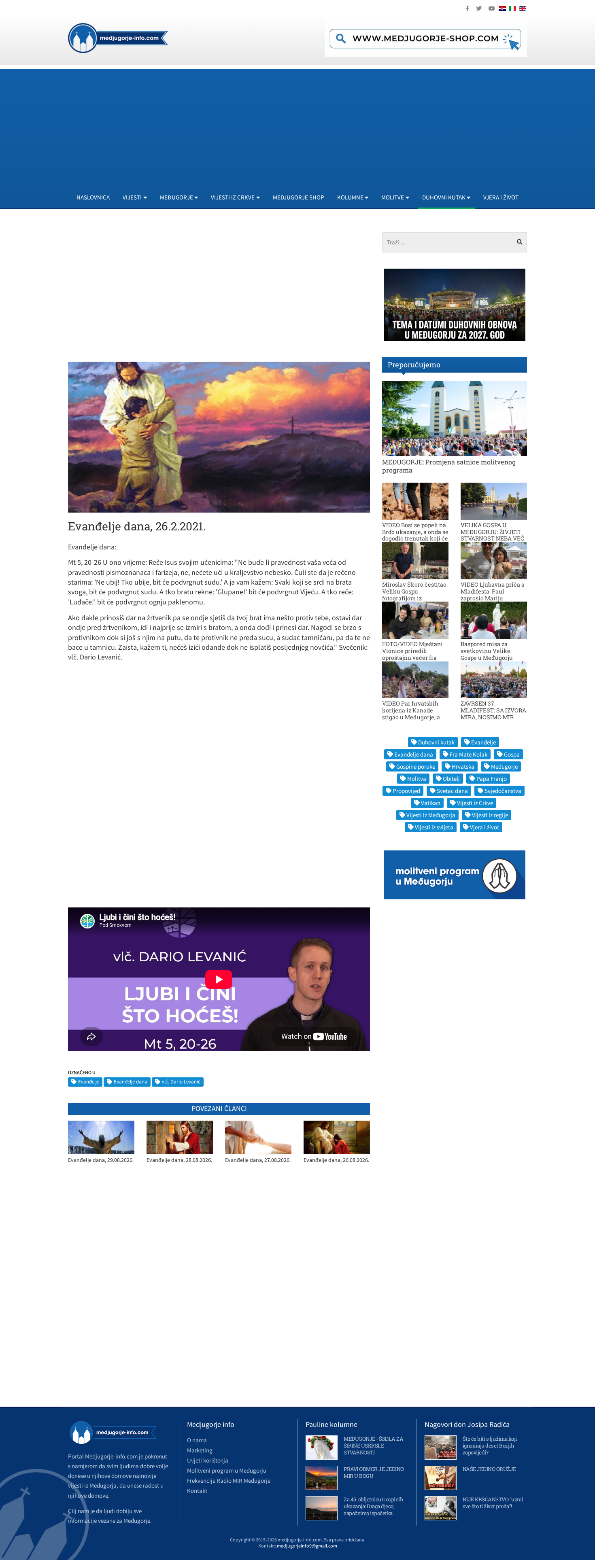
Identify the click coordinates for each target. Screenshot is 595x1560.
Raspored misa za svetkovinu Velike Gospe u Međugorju (487, 650)
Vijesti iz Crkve (475, 803)
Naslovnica (93, 197)
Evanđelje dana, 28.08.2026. (179, 1160)
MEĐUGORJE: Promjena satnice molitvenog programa (449, 466)
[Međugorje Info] (118, 37)
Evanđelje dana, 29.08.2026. (101, 1160)
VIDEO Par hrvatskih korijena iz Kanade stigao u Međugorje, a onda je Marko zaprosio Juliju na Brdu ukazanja (414, 716)
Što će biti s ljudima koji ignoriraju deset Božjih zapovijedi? (490, 1445)
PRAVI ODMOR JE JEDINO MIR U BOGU (374, 1472)
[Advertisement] (311, 125)
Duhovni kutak (436, 742)
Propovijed (406, 791)
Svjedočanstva (502, 791)
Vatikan (430, 803)
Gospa (512, 754)
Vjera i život (500, 197)
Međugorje (504, 766)
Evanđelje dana (130, 1081)
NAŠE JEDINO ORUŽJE (489, 1469)
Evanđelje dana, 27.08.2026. (258, 1160)
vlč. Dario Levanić (181, 1081)
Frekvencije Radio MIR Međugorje (228, 1480)
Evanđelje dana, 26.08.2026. (336, 1160)
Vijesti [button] (132, 197)
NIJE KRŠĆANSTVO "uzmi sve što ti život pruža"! (493, 1503)
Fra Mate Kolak (468, 754)
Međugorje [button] (176, 197)
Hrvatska (463, 766)
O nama (197, 1440)
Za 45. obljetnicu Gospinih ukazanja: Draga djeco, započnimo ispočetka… (373, 1506)
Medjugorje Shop (298, 197)
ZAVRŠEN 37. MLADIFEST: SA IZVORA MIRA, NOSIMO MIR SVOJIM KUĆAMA (493, 713)
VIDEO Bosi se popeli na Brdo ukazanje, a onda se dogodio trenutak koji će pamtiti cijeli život (415, 535)
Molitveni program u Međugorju (226, 1470)
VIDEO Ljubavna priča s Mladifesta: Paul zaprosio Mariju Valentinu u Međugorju (492, 594)
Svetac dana (452, 791)
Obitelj (451, 778)
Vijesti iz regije (490, 815)
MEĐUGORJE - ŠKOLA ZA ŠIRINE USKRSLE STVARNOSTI (373, 1445)
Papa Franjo (491, 778)
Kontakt (197, 1490)
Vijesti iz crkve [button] (233, 197)
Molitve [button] (392, 197)
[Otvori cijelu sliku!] (219, 436)
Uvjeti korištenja (207, 1460)
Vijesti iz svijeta (434, 827)
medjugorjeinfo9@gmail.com (307, 1546)
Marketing (199, 1450)
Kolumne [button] (350, 197)
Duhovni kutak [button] (443, 197)
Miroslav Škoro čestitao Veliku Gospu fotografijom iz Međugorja (414, 594)
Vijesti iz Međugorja (430, 815)
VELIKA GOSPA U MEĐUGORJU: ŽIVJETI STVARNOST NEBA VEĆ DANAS (492, 535)
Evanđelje (88, 1081)
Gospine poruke (415, 766)
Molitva (416, 778)
